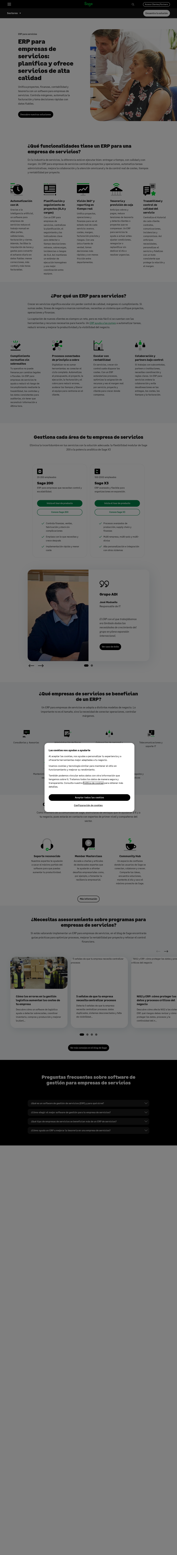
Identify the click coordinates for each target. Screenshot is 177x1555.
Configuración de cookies (88, 805)
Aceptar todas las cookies (89, 797)
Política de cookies (93, 782)
